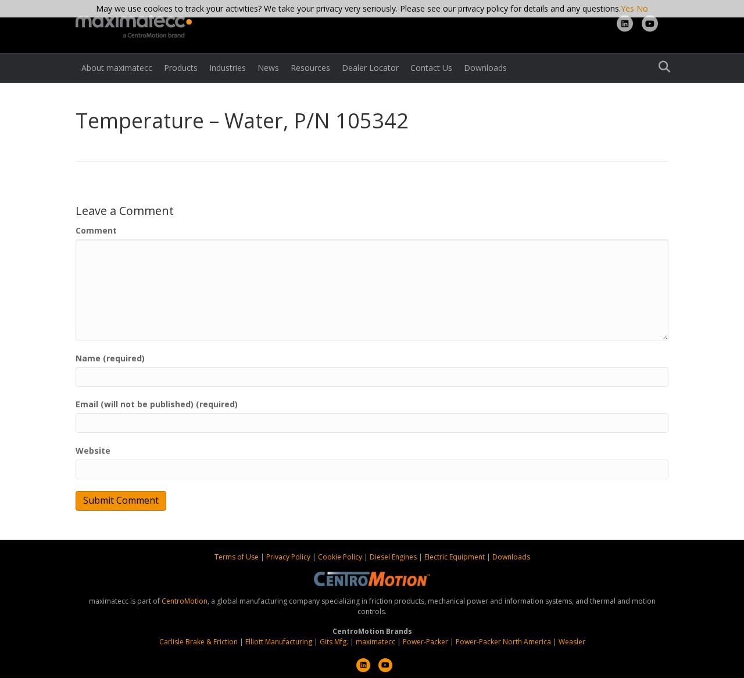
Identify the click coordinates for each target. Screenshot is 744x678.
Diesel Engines (393, 557)
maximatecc (375, 642)
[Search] (661, 66)
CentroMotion (185, 601)
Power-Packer (425, 642)
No (642, 8)
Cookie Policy (341, 557)
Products (181, 67)
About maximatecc (116, 67)
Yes (627, 8)
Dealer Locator (370, 67)
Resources (310, 67)
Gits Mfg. (334, 642)
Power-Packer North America (503, 642)
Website (93, 450)
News (268, 67)
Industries (227, 67)
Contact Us (431, 67)
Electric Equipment (454, 557)
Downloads (485, 67)
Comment (96, 230)
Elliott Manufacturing (278, 642)
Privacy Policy (289, 557)
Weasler (572, 642)
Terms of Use (237, 557)
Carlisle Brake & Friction (198, 642)
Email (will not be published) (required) (157, 404)
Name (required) (110, 358)
